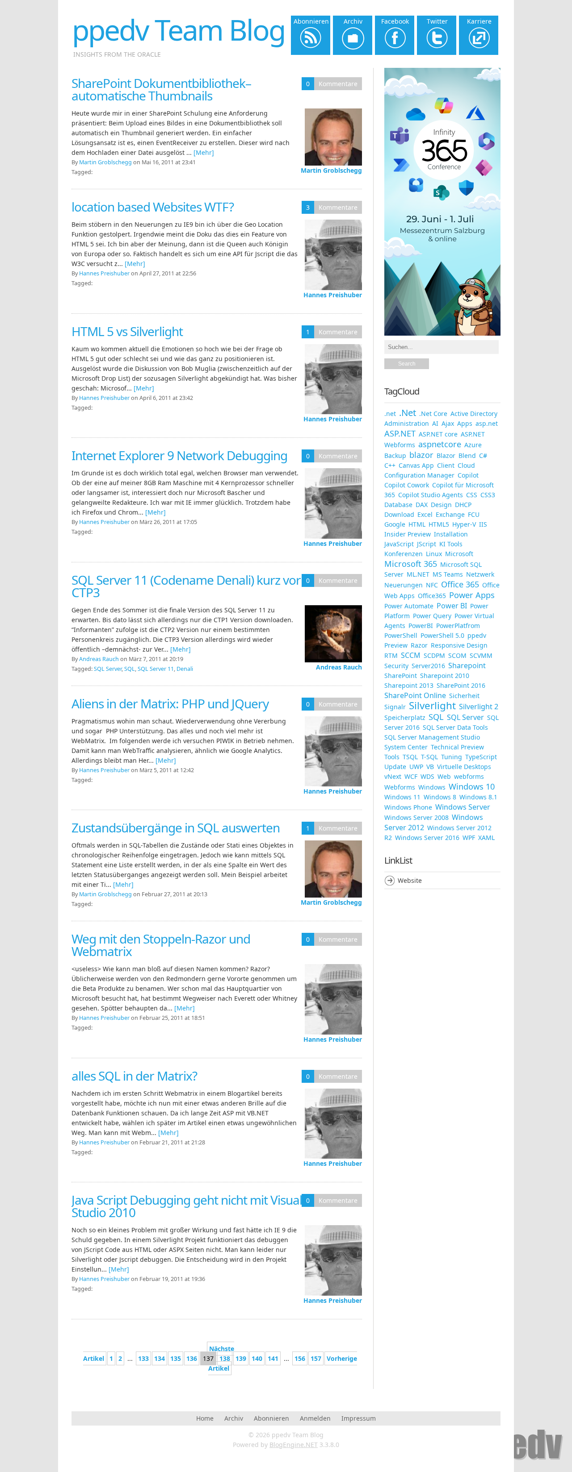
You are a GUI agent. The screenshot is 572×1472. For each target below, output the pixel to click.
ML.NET (418, 574)
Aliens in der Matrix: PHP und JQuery (170, 703)
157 (316, 1358)
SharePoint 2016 (461, 685)
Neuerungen (403, 585)
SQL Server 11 (156, 669)
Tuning (451, 757)
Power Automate (408, 606)
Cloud (466, 465)
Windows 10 (472, 786)
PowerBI (420, 625)
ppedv (476, 635)
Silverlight (432, 705)
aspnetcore (439, 444)
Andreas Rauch (339, 667)
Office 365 (460, 584)
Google (394, 524)
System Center (406, 747)
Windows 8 (440, 797)
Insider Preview (407, 534)
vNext (392, 776)
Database (398, 504)
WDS (427, 776)
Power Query (432, 615)
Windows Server (462, 807)
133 (143, 1358)
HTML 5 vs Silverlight (127, 331)
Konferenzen (403, 553)
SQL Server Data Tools (455, 727)
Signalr (395, 707)
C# (483, 455)
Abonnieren (271, 1418)
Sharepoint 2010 (444, 675)
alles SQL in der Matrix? (134, 1075)
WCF (410, 776)
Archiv (233, 1418)
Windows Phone (408, 807)
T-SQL (429, 757)
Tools (392, 757)
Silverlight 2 (478, 706)
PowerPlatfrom (458, 625)
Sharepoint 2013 (408, 685)
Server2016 (428, 665)
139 (241, 1358)
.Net (407, 412)
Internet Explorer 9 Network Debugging (179, 455)
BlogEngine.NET (293, 1444)
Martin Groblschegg (331, 170)
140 (257, 1358)
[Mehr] (203, 152)
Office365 (432, 595)
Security (396, 665)
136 (191, 1358)
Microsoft (459, 553)
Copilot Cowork (406, 485)
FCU (473, 514)
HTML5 (439, 524)
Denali (185, 669)
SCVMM (481, 655)
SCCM (411, 655)
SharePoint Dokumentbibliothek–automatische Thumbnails (161, 89)
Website (410, 880)
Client (445, 465)
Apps (464, 423)
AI (435, 423)
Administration (406, 423)
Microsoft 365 (410, 563)
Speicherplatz (404, 717)
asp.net (486, 423)
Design (441, 504)
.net (390, 413)
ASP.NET (400, 433)
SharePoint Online (415, 695)
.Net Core (433, 413)
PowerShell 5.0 (442, 635)
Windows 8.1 (478, 797)
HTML (416, 524)
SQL (129, 669)
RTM (391, 655)
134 (159, 1358)
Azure (473, 445)
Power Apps (472, 595)
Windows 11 (402, 797)
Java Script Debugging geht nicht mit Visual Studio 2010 (187, 1206)
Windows (432, 787)
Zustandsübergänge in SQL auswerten (176, 827)
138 (224, 1358)
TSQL (410, 757)
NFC (432, 585)
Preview (396, 645)
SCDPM (434, 655)
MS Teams (448, 574)
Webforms (399, 787)
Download (399, 514)
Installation (451, 534)
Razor (419, 645)
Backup (395, 455)
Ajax (448, 423)
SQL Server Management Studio (432, 737)
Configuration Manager (419, 475)
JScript (426, 544)
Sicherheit (464, 695)
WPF (469, 837)
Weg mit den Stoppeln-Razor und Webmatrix (161, 945)
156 (299, 1358)
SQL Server (108, 669)
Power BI (452, 606)
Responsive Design (459, 645)
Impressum (358, 1418)
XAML (486, 837)
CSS (471, 495)
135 (175, 1358)
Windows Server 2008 (416, 817)
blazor (421, 454)
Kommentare (338, 83)
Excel (425, 514)
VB (430, 766)
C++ (389, 465)
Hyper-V (464, 524)
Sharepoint (467, 665)
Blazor (446, 455)
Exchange (450, 514)
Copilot (468, 475)
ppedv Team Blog (178, 29)
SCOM (457, 655)
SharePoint (400, 675)
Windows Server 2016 (427, 837)
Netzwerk (480, 574)
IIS (483, 524)
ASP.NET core (438, 434)
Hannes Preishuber (332, 295)
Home (205, 1418)
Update (395, 766)
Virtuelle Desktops (464, 766)
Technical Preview (457, 747)
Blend (467, 455)
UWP (416, 766)
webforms (469, 776)
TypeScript (481, 757)
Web (444, 776)
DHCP (463, 504)
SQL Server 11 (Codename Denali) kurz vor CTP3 (186, 586)
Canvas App (416, 465)
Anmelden (315, 1418)
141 (273, 1358)
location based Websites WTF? (153, 206)
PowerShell (400, 635)
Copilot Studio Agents (430, 495)
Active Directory (473, 413)
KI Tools (451, 544)
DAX (422, 504)
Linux (434, 553)
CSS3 (487, 495)
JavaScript (399, 544)
